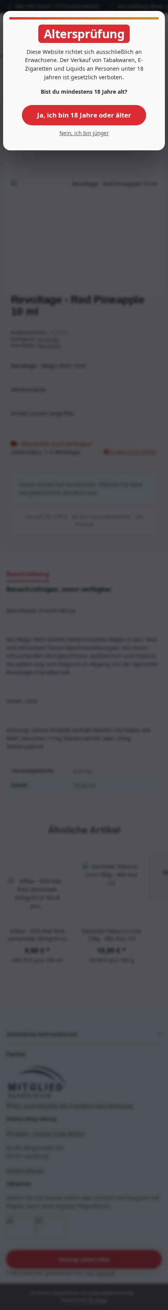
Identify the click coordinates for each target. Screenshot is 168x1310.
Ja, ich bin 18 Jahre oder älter (84, 115)
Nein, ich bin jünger (84, 133)
